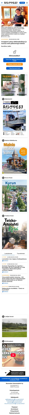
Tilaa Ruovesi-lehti (14, 68)
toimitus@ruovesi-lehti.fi (14, 402)
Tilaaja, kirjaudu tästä (14, 64)
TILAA (22, 2)
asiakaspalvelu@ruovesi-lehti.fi (14, 399)
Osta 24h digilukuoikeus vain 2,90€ (14, 60)
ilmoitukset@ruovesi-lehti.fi (14, 400)
